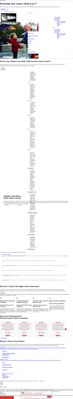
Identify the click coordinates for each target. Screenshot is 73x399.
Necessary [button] (2, 392)
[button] (2, 69)
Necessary (3, 393)
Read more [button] (7, 330)
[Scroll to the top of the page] (0, 379)
